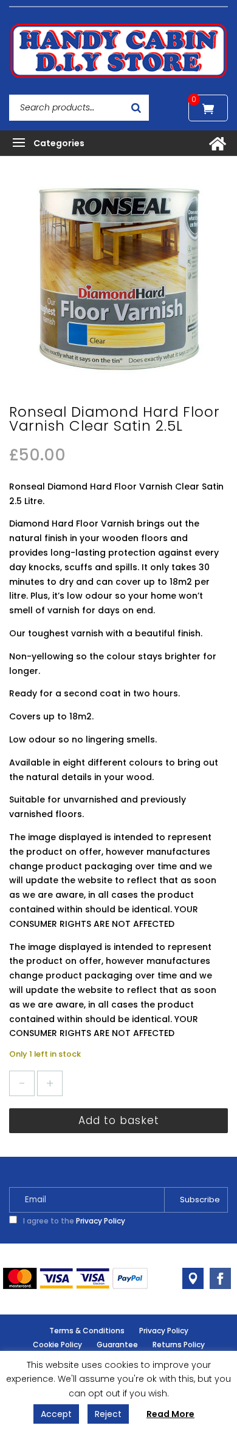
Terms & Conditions (87, 1330)
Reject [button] (108, 1414)
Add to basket (118, 1120)
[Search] (136, 107)
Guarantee (117, 1344)
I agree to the (73, 1221)
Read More (170, 1414)
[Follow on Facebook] (220, 1278)
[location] (193, 1278)
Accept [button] (56, 1414)
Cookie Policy (57, 1344)
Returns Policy (179, 1344)
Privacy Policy (100, 1221)
